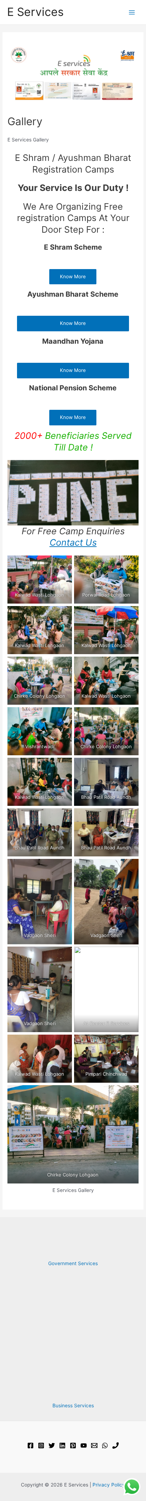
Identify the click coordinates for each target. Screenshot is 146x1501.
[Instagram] (41, 1445)
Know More (73, 276)
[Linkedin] (62, 1445)
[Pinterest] (73, 1445)
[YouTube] (83, 1445)
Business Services (73, 1405)
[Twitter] (52, 1445)
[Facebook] (30, 1445)
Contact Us (73, 542)
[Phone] (115, 1445)
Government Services (73, 1263)
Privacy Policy (108, 1485)
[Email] (94, 1445)
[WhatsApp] (105, 1445)
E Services (35, 12)
